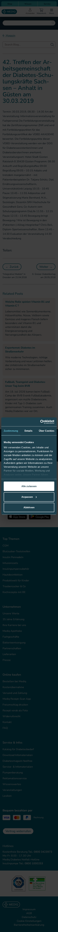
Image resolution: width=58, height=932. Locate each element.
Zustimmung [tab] (11, 430)
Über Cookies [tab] (46, 430)
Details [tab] (28, 430)
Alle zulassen (29, 486)
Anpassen (27, 496)
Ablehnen (29, 507)
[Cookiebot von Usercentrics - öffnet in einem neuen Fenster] (41, 422)
